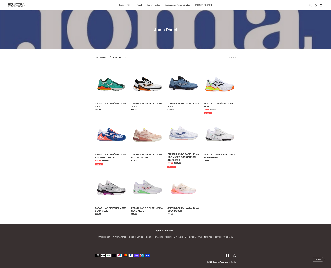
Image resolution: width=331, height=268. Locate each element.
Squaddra (216, 262)
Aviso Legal (228, 237)
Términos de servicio (213, 237)
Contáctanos (120, 237)
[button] (319, 259)
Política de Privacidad (154, 237)
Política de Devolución (174, 237)
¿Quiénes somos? (106, 237)
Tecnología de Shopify (228, 262)
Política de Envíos (135, 237)
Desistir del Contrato (193, 237)
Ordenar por (101, 57)
